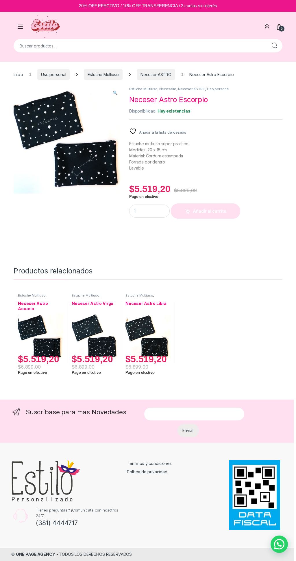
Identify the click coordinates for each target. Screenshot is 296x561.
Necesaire (168, 89)
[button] (115, 92)
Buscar (274, 45)
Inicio (18, 74)
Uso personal (53, 74)
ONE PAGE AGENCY (35, 554)
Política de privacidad (147, 471)
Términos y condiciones (149, 463)
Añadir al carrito (209, 211)
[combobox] (140, 45)
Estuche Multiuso (103, 74)
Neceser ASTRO (155, 74)
